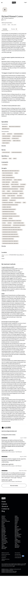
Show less (4, 145)
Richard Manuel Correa (12, 16)
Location (4, 252)
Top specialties (5, 124)
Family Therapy (5, 398)
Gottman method (6, 359)
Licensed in (5, 162)
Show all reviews (14, 485)
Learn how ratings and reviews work (9, 431)
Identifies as (5, 156)
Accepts (4, 168)
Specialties (5, 122)
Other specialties (5, 131)
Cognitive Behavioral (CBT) (8, 267)
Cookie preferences (18, 557)
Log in (25, 2)
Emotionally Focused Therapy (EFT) (10, 321)
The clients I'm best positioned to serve (11, 105)
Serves (4, 150)
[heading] (6, 427)
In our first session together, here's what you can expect (13, 58)
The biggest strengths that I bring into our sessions (14, 73)
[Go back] (2, 3)
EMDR (3, 293)
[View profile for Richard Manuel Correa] (5, 10)
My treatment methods (8, 264)
